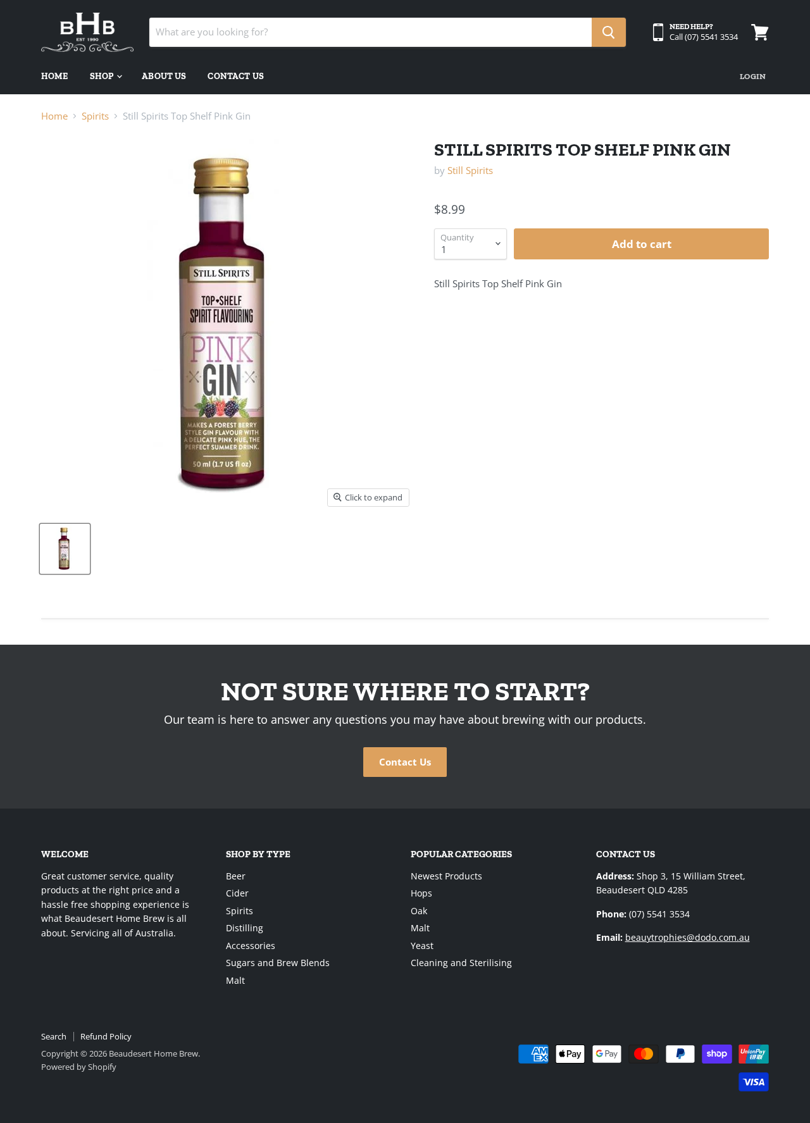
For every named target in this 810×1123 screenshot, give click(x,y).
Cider (237, 893)
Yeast (422, 946)
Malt (235, 980)
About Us (164, 76)
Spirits (95, 116)
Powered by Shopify (78, 1066)
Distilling (244, 928)
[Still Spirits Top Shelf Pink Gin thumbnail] (65, 549)
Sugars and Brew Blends (278, 963)
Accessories (250, 946)
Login (753, 76)
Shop (103, 76)
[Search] (609, 32)
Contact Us (235, 76)
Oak (419, 911)
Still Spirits (470, 170)
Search (53, 1036)
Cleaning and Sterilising (461, 963)
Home (54, 76)
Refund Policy (106, 1036)
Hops (421, 893)
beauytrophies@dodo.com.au (687, 937)
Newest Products (446, 876)
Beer (236, 876)
